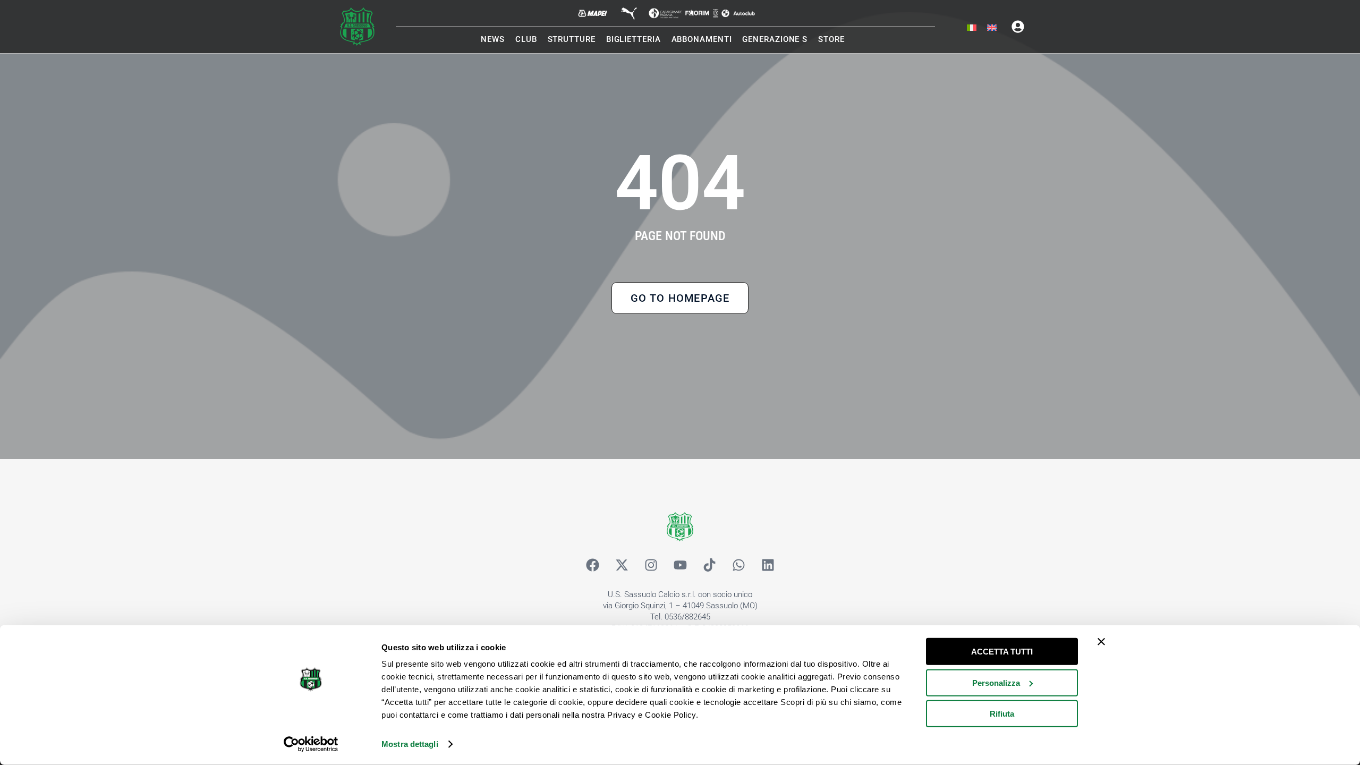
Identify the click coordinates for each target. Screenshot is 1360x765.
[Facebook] (592, 565)
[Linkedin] (767, 565)
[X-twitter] (621, 565)
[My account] (1018, 26)
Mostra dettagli (409, 744)
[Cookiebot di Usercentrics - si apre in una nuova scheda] (311, 744)
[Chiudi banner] (1101, 641)
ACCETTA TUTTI (1002, 651)
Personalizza (996, 682)
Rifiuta (1002, 713)
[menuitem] (972, 28)
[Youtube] (680, 565)
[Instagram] (651, 565)
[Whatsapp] (738, 565)
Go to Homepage (680, 298)
